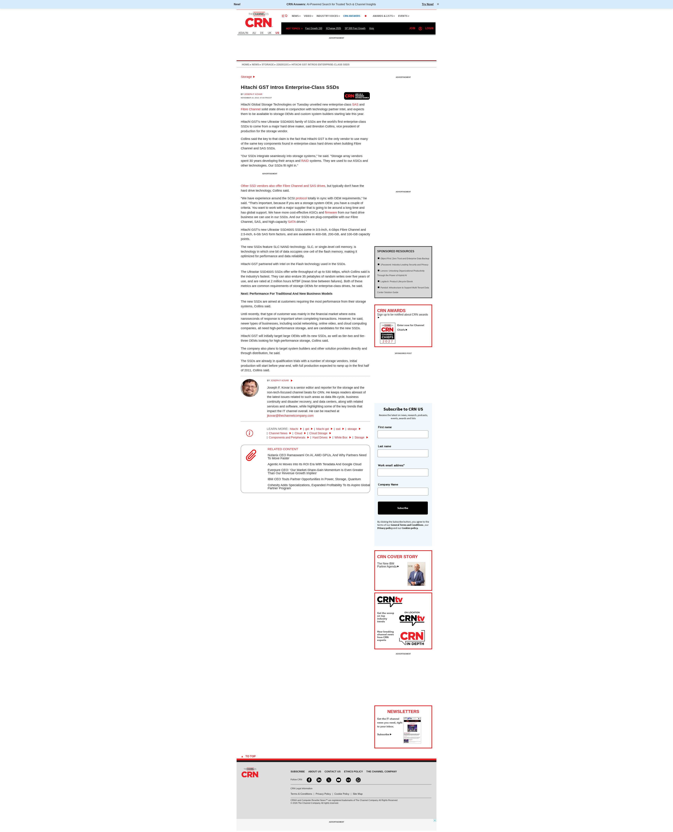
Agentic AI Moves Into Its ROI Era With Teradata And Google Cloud (314, 464)
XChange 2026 (333, 28)
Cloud (299, 433)
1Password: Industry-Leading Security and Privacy (404, 264)
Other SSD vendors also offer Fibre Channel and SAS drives (283, 186)
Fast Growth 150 (313, 28)
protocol (301, 198)
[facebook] (309, 779)
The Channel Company (381, 771)
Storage (246, 77)
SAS (355, 104)
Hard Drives (320, 437)
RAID (305, 161)
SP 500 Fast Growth (355, 28)
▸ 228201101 (281, 64)
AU (254, 33)
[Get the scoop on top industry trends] (412, 619)
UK (269, 33)
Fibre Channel (251, 109)
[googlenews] (348, 779)
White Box (341, 437)
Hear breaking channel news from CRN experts (385, 635)
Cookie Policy (341, 793)
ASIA (241, 33)
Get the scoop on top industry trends (385, 617)
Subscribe (383, 734)
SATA (292, 222)
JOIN (412, 28)
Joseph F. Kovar (253, 94)
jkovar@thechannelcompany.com (290, 415)
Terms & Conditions (301, 793)
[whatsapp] (358, 779)
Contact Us (333, 771)
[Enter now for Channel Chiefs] (389, 342)
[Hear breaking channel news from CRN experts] (412, 638)
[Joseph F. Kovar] (250, 396)
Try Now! (428, 4)
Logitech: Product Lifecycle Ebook (396, 281)
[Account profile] (420, 29)
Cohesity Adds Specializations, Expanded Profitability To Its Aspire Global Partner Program (319, 486)
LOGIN (429, 28)
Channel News (278, 433)
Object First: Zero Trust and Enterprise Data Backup (404, 258)
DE (262, 33)
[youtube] (338, 779)
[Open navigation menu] (285, 16)
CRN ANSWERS (351, 16)
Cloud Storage (318, 433)
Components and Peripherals (287, 437)
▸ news (254, 64)
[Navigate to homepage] (259, 27)
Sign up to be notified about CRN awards (402, 314)
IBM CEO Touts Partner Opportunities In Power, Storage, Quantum (314, 479)
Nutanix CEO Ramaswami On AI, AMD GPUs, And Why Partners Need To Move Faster (317, 456)
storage (353, 428)
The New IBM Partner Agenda (387, 565)
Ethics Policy (353, 771)
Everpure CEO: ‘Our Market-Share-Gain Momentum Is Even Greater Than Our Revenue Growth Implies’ (315, 471)
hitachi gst (322, 428)
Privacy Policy (323, 793)
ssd (338, 428)
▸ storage (266, 64)
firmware (331, 212)
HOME (245, 64)
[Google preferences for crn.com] (357, 96)
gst (307, 428)
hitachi (294, 428)
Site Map (358, 793)
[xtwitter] (328, 779)
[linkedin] (318, 779)
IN (247, 33)
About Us (314, 771)
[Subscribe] (412, 742)
